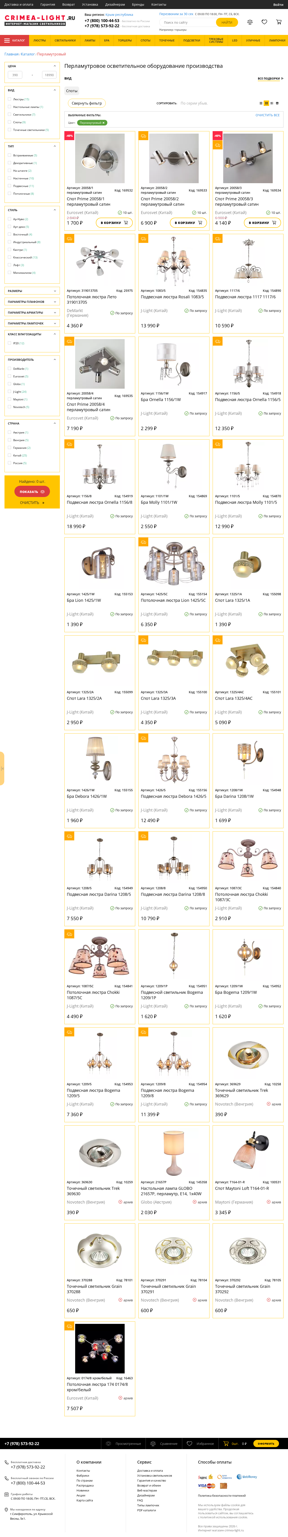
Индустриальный (26, 242)
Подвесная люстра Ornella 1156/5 (248, 399)
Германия (22, 448)
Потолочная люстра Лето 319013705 (92, 299)
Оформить (266, 1443)
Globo (19, 384)
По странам (84, 1480)
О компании (88, 1462)
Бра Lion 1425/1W (84, 600)
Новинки (82, 1490)
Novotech (21, 407)
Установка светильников (154, 1475)
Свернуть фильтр (87, 103)
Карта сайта (84, 1500)
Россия (20, 463)
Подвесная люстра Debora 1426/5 (173, 796)
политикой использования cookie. (224, 1517)
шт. (235, 1443)
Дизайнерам (115, 4)
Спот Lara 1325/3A (158, 698)
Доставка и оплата (18, 4)
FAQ (140, 1500)
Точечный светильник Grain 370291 (168, 1289)
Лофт (18, 265)
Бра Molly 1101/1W (159, 502)
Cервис (144, 1462)
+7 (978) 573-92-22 (117, 25)
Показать (29, 492)
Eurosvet (20, 376)
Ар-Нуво (20, 219)
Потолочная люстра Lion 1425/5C (173, 600)
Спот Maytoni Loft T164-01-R (242, 1188)
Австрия (20, 432)
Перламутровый (90, 123)
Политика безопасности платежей (222, 1496)
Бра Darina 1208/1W (234, 796)
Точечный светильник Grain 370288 (94, 1289)
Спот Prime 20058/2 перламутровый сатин (162, 201)
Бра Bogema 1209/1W (236, 992)
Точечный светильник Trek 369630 (93, 1191)
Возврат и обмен (149, 1485)
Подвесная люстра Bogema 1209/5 (93, 1093)
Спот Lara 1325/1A (232, 600)
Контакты (158, 4)
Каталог (18, 40)
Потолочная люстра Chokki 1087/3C (241, 897)
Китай (20, 455)
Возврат (68, 4)
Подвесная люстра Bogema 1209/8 (167, 1093)
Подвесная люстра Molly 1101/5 (246, 502)
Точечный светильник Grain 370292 (242, 1289)
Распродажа (85, 1485)
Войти (278, 4)
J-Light (20, 392)
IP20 (18, 343)
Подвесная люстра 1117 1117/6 (245, 296)
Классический (25, 257)
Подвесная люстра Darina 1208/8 (173, 894)
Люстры (21, 99)
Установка (90, 4)
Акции (80, 1495)
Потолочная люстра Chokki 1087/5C (93, 995)
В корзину (111, 223)
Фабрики (82, 1475)
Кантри (20, 250)
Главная (11, 54)
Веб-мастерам (147, 1490)
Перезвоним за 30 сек (176, 14)
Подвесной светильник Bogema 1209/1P (172, 995)
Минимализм (24, 273)
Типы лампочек (148, 1505)
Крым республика (119, 15)
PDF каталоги (146, 1510)
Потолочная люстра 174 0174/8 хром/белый (97, 1387)
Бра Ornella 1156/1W (161, 399)
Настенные (23, 178)
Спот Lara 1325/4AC (233, 698)
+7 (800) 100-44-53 (117, 20)
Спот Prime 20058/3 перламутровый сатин (237, 201)
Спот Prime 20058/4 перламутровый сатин (88, 406)
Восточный (22, 234)
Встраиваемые (25, 155)
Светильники (24, 114)
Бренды (138, 4)
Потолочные (23, 194)
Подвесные (23, 186)
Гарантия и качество (151, 1480)
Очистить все (268, 115)
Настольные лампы (28, 107)
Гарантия (47, 4)
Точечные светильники (31, 130)
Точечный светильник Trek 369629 (241, 1093)
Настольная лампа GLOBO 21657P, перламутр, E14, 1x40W (171, 1191)
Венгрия (21, 440)
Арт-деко (21, 227)
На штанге (22, 171)
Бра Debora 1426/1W (87, 796)
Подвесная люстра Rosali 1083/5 (172, 296)
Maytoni (20, 399)
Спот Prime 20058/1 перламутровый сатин (88, 201)
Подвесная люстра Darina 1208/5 (99, 894)
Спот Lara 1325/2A (84, 698)
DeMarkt (20, 369)
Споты (19, 122)
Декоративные (25, 163)
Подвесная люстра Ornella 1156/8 (99, 502)
